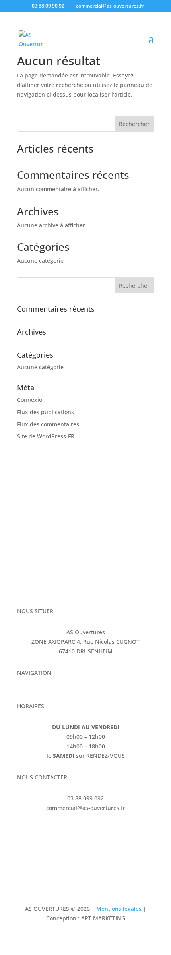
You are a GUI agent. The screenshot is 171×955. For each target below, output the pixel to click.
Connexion (31, 399)
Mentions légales (119, 908)
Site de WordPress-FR (45, 436)
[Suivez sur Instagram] (39, 831)
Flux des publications (45, 412)
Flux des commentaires (48, 424)
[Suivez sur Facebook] (23, 831)
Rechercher (134, 124)
